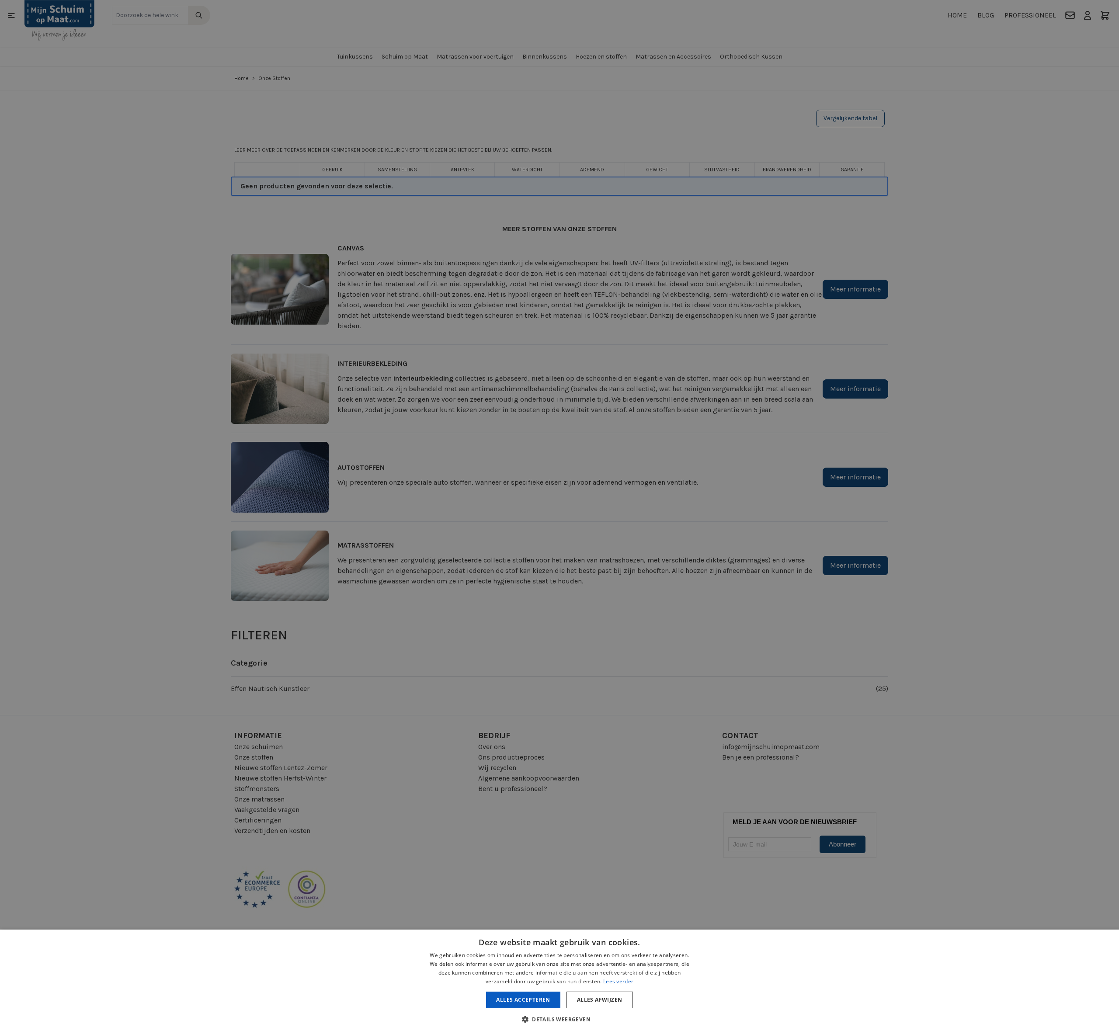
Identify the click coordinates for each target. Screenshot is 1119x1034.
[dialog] (559, 517)
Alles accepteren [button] (523, 999)
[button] (559, 1019)
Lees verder (618, 981)
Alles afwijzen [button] (599, 999)
